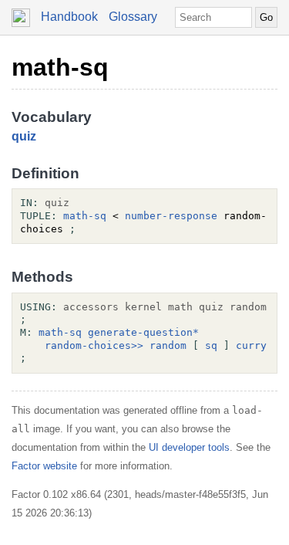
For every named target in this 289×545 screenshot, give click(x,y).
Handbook (69, 16)
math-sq (60, 67)
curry (251, 345)
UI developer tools (189, 447)
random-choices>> (94, 345)
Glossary (133, 16)
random (168, 345)
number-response (171, 216)
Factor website (44, 466)
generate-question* (143, 332)
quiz (24, 136)
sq (211, 345)
